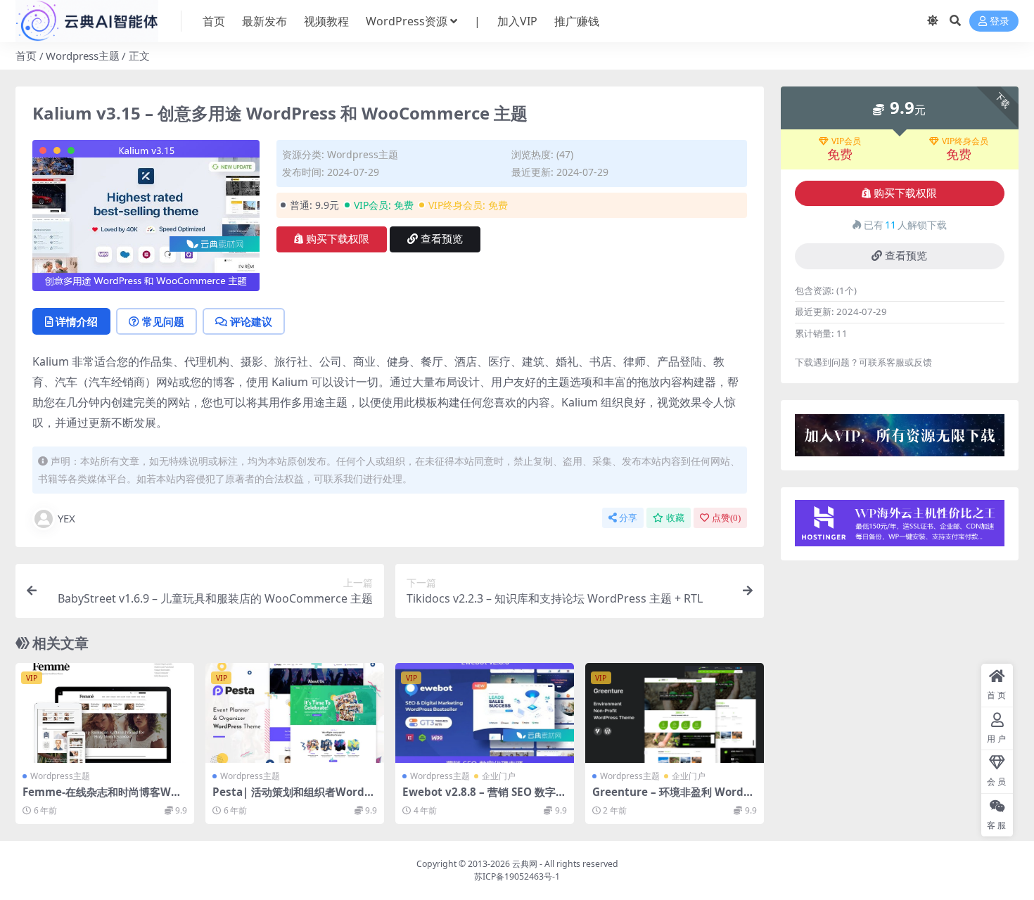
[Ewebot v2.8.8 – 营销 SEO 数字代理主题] (484, 713)
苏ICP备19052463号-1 (517, 876)
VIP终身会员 (965, 141)
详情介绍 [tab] (77, 321)
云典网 (524, 864)
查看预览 (442, 239)
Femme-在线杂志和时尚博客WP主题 (100, 798)
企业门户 (499, 776)
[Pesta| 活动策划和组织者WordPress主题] (294, 713)
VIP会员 (846, 141)
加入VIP (517, 21)
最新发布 (264, 21)
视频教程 (326, 21)
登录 (999, 21)
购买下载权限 (337, 239)
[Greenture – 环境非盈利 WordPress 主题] (674, 713)
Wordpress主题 (83, 56)
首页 (214, 21)
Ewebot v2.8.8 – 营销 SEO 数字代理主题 (484, 798)
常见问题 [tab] (163, 321)
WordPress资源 (406, 21)
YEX (66, 518)
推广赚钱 (576, 21)
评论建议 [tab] (251, 321)
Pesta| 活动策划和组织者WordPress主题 (294, 798)
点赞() (726, 518)
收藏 (675, 518)
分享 (628, 518)
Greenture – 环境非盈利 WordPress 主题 (673, 798)
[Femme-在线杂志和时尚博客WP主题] (104, 713)
